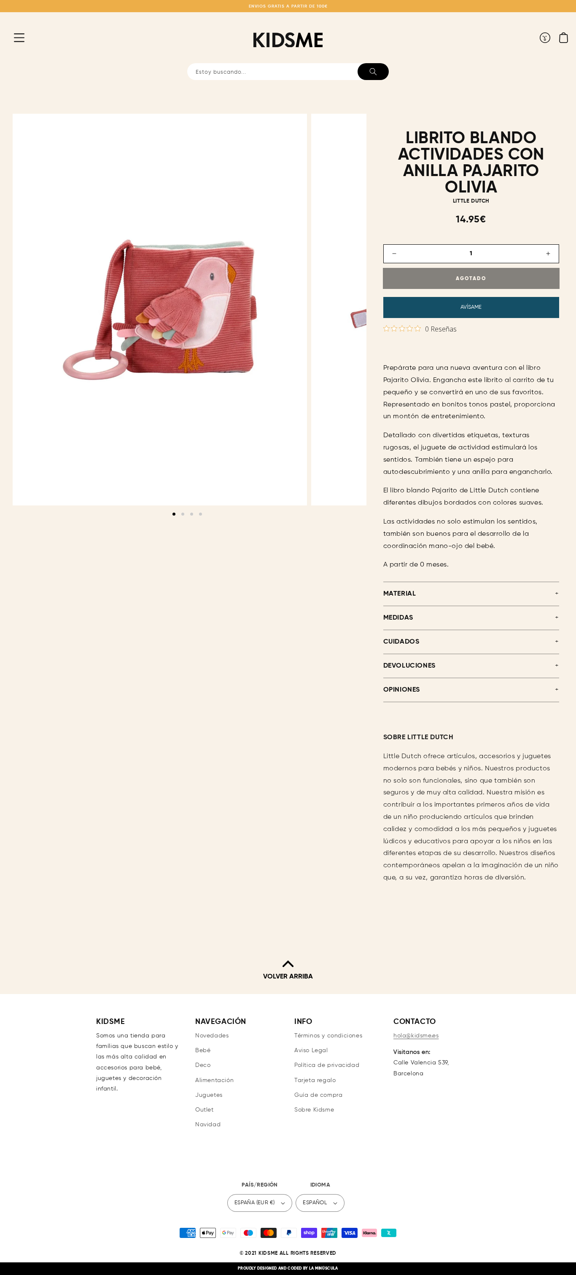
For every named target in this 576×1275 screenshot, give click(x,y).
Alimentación (214, 1080)
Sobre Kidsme (314, 1110)
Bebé (202, 1050)
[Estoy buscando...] (373, 71)
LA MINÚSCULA (323, 1268)
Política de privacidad (326, 1065)
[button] (12, 37)
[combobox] (288, 71)
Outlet (204, 1110)
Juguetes (209, 1095)
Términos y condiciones (328, 1036)
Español (315, 1203)
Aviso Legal (311, 1050)
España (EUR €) (254, 1203)
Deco (202, 1065)
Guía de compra (318, 1095)
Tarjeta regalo (315, 1080)
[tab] (173, 514)
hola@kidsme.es (416, 1036)
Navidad (208, 1125)
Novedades (212, 1036)
